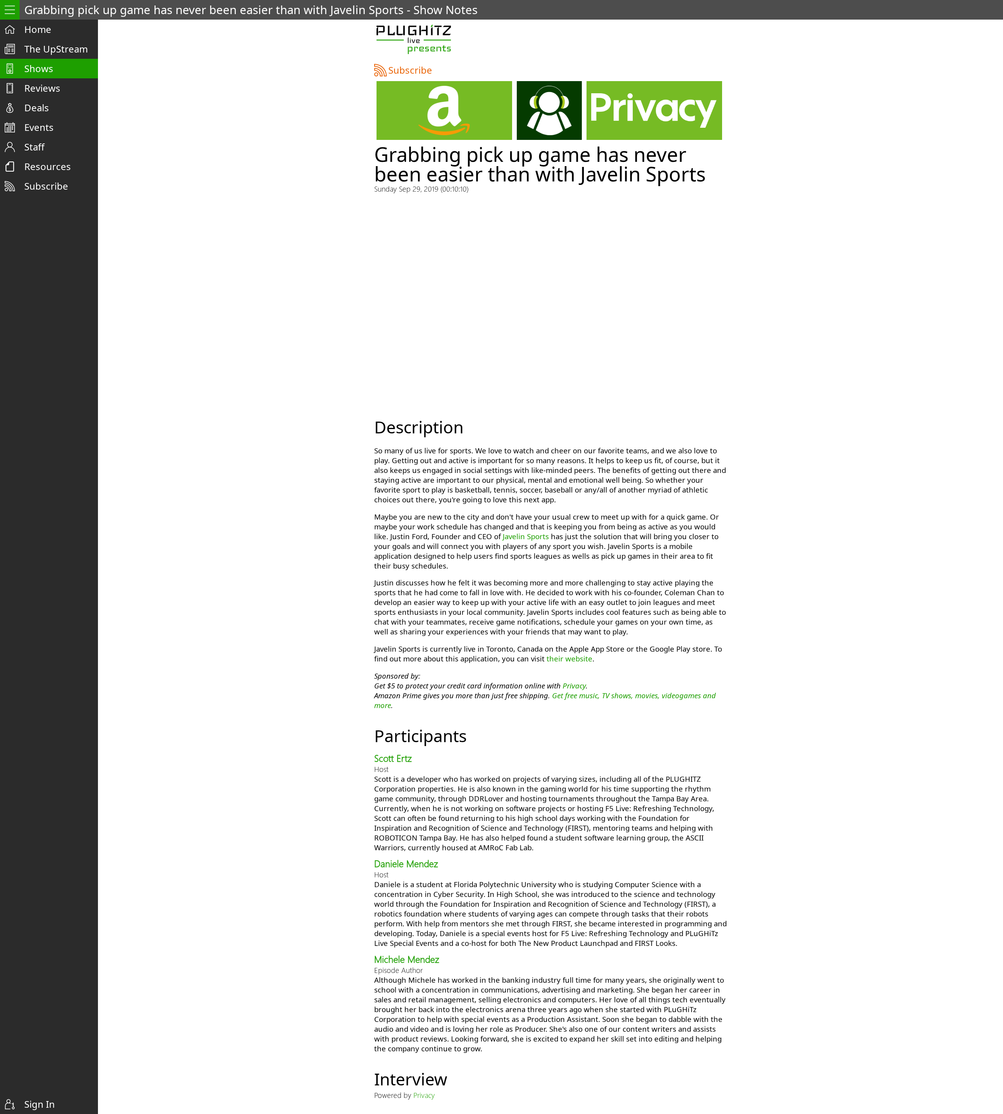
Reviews (42, 88)
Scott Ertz (393, 758)
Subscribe (46, 185)
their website (569, 658)
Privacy (574, 685)
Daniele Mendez (406, 863)
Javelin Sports (526, 536)
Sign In (39, 1104)
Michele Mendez (406, 959)
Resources (47, 166)
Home (37, 29)
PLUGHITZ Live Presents (413, 39)
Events (39, 127)
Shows (38, 68)
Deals (36, 107)
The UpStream (56, 48)
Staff (34, 146)
